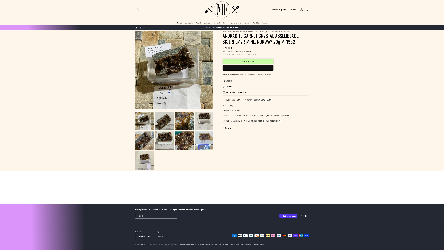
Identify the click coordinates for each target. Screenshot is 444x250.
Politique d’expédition (237, 244)
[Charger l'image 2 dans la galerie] (164, 121)
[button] (137, 9)
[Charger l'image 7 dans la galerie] (184, 140)
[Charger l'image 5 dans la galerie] (144, 140)
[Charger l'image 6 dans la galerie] (164, 140)
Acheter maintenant (248, 68)
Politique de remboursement (188, 244)
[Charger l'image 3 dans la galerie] (184, 121)
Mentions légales (259, 244)
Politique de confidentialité (205, 244)
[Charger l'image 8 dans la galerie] (204, 140)
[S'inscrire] (174, 216)
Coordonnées (248, 244)
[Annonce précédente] (188, 27)
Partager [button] (228, 128)
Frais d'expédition (228, 51)
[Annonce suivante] (255, 27)
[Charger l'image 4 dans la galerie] (204, 121)
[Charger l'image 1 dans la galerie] (144, 121)
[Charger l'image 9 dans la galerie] (144, 160)
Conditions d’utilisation (221, 244)
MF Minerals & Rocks (146, 245)
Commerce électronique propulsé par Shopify (165, 245)
